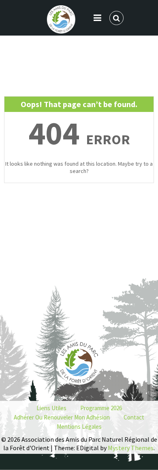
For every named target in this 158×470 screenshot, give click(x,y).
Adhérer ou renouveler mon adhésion (62, 417)
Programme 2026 (101, 408)
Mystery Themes (131, 448)
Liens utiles (51, 408)
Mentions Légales (79, 426)
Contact (134, 417)
